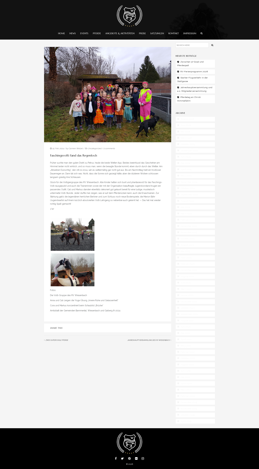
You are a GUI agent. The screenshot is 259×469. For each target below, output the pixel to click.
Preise (142, 33)
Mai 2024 (185, 207)
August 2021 (187, 320)
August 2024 (187, 201)
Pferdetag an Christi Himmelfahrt (189, 99)
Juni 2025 (186, 157)
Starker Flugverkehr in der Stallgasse (192, 79)
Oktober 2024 (188, 188)
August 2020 (187, 364)
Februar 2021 (188, 352)
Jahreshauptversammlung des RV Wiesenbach (148, 340)
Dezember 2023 (189, 226)
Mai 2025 (185, 163)
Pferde (97, 33)
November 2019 (189, 409)
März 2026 (186, 138)
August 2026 (187, 119)
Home (61, 33)
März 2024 (186, 213)
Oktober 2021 (188, 308)
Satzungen (157, 33)
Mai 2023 (185, 251)
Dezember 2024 (189, 182)
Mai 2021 (185, 333)
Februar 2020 (188, 396)
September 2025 (189, 150)
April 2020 (186, 383)
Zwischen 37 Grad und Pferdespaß (190, 64)
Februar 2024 (188, 220)
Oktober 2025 (188, 144)
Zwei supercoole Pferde (57, 340)
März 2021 (186, 346)
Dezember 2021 (189, 302)
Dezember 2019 (189, 402)
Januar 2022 (187, 295)
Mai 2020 (185, 377)
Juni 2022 (186, 283)
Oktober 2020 (188, 358)
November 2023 (189, 232)
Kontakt (173, 33)
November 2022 (189, 270)
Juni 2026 (186, 125)
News (72, 33)
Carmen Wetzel (75, 148)
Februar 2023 (188, 264)
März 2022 (186, 289)
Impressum (189, 33)
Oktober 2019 (188, 415)
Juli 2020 (186, 371)
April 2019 (186, 421)
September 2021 (189, 314)
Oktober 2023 (188, 239)
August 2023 (187, 245)
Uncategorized (94, 148)
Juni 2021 (186, 327)
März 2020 (186, 390)
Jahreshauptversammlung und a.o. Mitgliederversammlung (194, 89)
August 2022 (187, 276)
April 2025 (186, 169)
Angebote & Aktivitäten (119, 33)
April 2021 (186, 339)
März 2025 (186, 176)
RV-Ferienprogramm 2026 (194, 71)
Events (84, 33)
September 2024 (189, 195)
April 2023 (186, 257)
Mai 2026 (185, 132)
